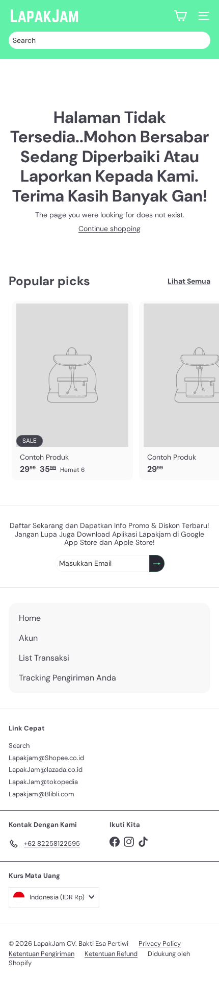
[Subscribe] (157, 563)
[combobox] (109, 40)
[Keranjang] (180, 16)
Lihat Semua (189, 281)
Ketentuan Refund (111, 953)
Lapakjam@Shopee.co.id (46, 757)
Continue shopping (109, 228)
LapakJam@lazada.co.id (46, 769)
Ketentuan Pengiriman (41, 953)
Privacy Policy (160, 943)
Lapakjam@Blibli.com (41, 794)
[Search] (200, 40)
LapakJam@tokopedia (43, 781)
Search (19, 745)
